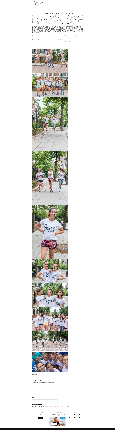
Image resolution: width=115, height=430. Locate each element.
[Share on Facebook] (36, 374)
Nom (33, 393)
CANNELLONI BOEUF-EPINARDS (77, 378)
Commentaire (34, 384)
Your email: (40, 414)
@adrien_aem (67, 46)
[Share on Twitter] (37, 374)
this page (62, 414)
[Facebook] (83, 5)
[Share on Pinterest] (39, 374)
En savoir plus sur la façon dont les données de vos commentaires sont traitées (58, 406)
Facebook (61, 44)
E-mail (33, 397)
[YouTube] (82, 5)
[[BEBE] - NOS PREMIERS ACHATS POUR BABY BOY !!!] (57, 421)
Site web (33, 400)
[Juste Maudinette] (38, 4)
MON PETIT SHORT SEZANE (36, 378)
